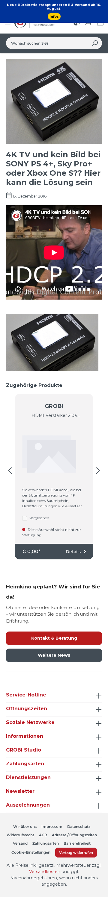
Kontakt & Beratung (54, 638)
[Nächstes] (98, 471)
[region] (54, 471)
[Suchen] (95, 43)
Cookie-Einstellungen (30, 852)
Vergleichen (39, 518)
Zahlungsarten (45, 843)
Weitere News (54, 655)
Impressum (51, 826)
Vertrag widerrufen (76, 852)
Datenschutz (78, 826)
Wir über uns (25, 826)
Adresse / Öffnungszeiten (74, 835)
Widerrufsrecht (20, 835)
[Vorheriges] (9, 471)
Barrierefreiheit (77, 843)
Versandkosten (44, 871)
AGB (43, 835)
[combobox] (47, 43)
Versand (20, 843)
